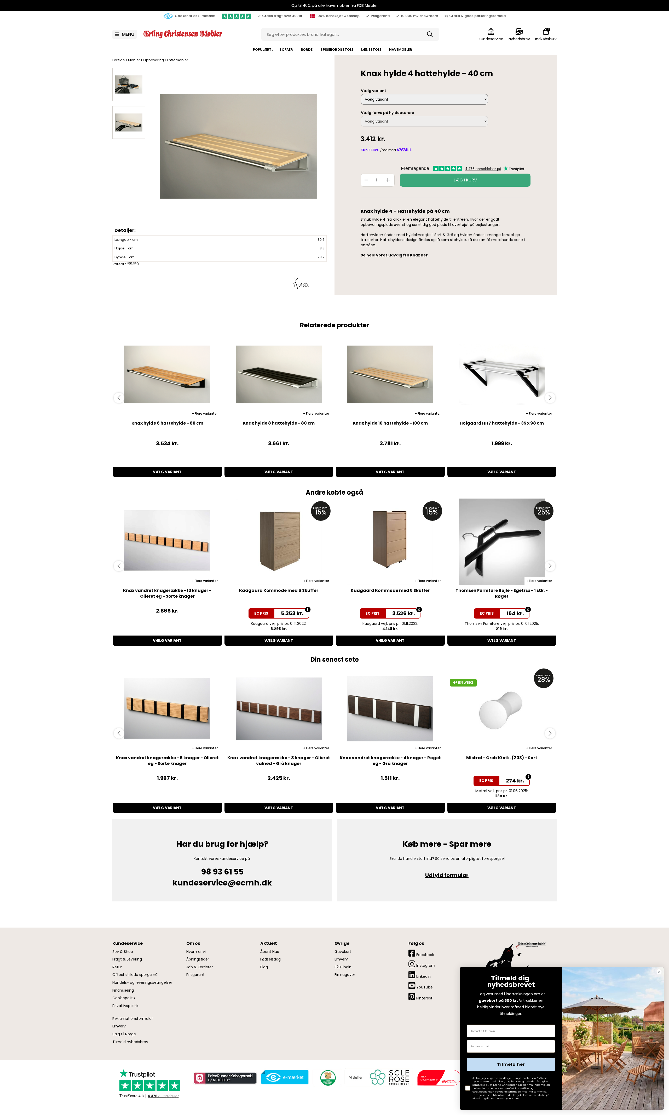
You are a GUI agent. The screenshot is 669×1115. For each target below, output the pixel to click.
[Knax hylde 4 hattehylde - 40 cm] (238, 151)
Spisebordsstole (336, 49)
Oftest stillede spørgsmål (135, 974)
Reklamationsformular (132, 1018)
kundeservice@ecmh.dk (222, 882)
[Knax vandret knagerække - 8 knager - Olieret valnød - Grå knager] (278, 709)
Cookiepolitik (123, 998)
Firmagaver (344, 974)
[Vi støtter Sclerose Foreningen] (378, 1077)
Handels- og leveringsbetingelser (142, 982)
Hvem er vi (196, 951)
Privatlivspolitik (125, 1005)
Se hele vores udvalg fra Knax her (394, 255)
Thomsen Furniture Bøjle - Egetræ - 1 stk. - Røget (501, 593)
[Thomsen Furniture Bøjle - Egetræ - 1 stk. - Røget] (501, 542)
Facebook (424, 954)
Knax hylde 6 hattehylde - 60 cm (167, 423)
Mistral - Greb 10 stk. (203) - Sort (501, 758)
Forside (118, 60)
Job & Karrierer (199, 967)
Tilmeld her (511, 1064)
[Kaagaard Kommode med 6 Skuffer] (278, 542)
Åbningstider (197, 959)
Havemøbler (400, 49)
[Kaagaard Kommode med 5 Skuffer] (390, 542)
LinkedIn (423, 976)
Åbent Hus (269, 951)
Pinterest (423, 998)
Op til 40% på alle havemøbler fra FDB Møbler (334, 5)
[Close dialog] (659, 971)
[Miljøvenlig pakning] (327, 1077)
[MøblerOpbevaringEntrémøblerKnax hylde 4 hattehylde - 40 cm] (128, 84)
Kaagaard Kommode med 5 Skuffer (390, 590)
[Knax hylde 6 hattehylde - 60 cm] (167, 374)
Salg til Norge (124, 1034)
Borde (307, 49)
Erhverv (119, 1026)
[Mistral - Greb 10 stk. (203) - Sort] (501, 709)
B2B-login (342, 967)
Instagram (425, 965)
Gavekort (342, 951)
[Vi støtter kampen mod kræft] (439, 1077)
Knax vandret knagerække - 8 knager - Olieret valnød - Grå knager (278, 761)
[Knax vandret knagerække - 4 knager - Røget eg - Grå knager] (390, 709)
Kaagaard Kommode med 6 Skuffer (278, 590)
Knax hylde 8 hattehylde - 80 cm (279, 423)
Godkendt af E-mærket (195, 15)
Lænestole (371, 49)
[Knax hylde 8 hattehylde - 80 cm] (278, 374)
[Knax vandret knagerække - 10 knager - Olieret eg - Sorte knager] (167, 542)
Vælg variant (167, 471)
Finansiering (123, 990)
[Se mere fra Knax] (300, 282)
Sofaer (286, 49)
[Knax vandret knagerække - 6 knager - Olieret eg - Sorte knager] (167, 709)
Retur (117, 967)
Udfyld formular (447, 875)
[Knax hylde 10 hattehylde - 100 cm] (390, 374)
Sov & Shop (122, 951)
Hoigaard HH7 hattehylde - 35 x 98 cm (502, 423)
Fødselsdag (270, 959)
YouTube (424, 987)
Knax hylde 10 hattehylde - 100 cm (390, 423)
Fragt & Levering (127, 959)
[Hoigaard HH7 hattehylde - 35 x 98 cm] (501, 374)
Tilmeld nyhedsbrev (130, 1041)
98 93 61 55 (222, 871)
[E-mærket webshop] (285, 1077)
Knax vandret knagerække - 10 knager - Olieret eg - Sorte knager (167, 593)
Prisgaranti (195, 974)
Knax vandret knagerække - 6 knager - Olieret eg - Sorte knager (167, 761)
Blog (264, 967)
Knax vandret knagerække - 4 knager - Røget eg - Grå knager (390, 761)
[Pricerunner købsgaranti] (224, 1078)
